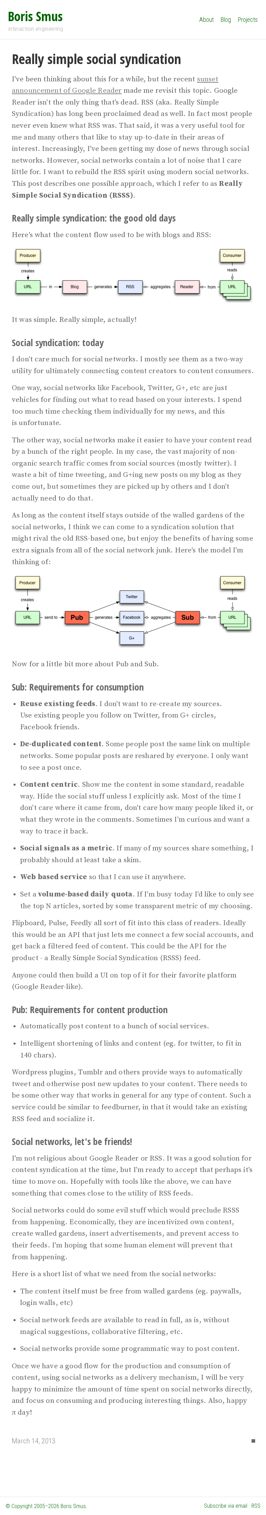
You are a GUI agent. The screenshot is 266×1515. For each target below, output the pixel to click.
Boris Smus (35, 16)
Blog (226, 19)
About (206, 19)
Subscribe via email (225, 1506)
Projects (248, 19)
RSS (255, 1506)
